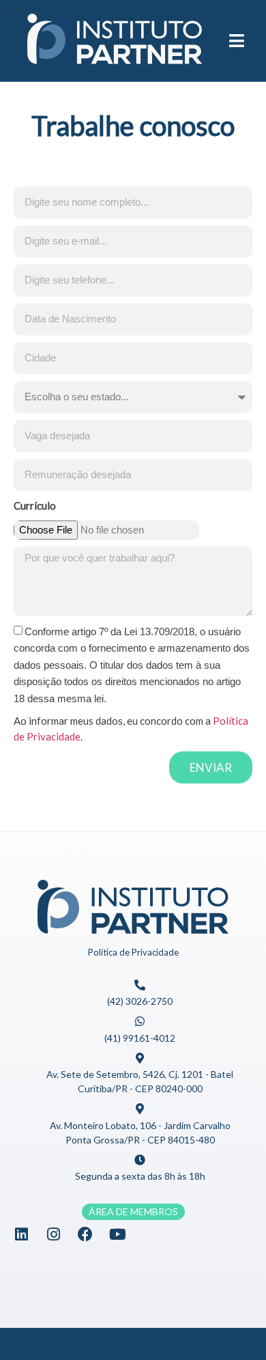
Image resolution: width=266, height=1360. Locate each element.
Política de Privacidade (133, 952)
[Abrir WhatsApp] (231, 1325)
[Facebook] (85, 1234)
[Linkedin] (21, 1234)
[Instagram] (53, 1234)
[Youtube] (117, 1234)
